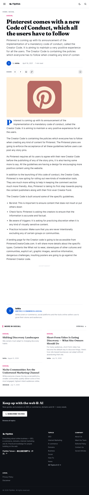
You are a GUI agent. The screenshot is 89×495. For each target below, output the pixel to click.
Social (11, 12)
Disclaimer (6, 480)
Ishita (17, 63)
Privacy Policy (8, 477)
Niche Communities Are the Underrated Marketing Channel (21, 371)
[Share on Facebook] (20, 72)
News (50, 461)
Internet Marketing (55, 440)
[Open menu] (4, 4)
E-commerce (53, 444)
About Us (78, 437)
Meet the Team (80, 440)
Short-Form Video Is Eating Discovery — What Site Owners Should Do (65, 340)
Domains (51, 447)
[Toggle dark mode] (79, 4)
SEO (49, 437)
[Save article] (80, 72)
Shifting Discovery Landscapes (21, 337)
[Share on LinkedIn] (26, 72)
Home (5, 12)
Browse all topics (9, 420)
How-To (51, 458)
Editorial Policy (80, 444)
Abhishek (6, 385)
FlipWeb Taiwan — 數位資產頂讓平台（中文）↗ (18, 452)
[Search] (85, 4)
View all (80, 326)
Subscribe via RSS (16, 414)
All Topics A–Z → (54, 465)
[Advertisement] (44, 284)
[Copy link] (32, 72)
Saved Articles (80, 451)
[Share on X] (15, 72)
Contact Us (79, 447)
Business (51, 451)
